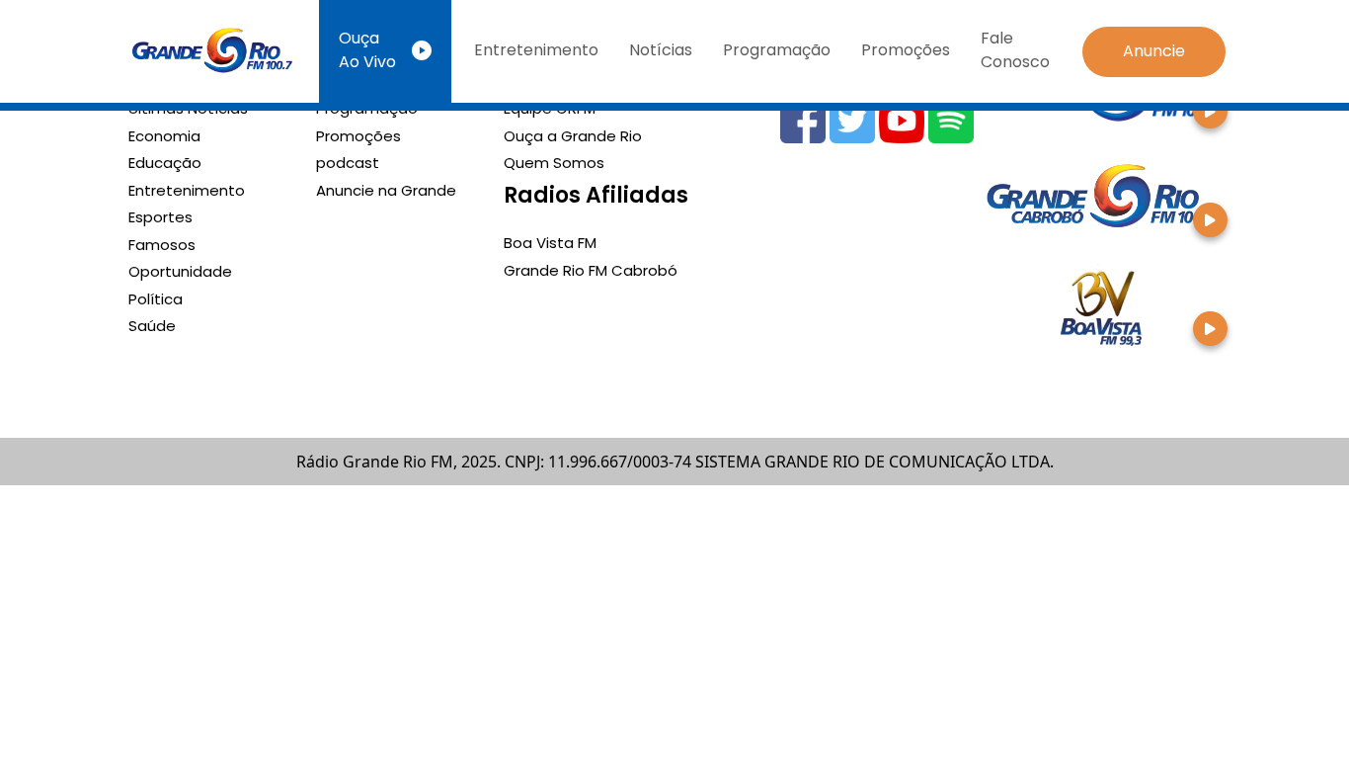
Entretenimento (536, 50)
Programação (777, 50)
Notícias (660, 50)
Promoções (905, 50)
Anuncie (1154, 51)
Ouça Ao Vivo (367, 50)
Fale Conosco (1015, 50)
